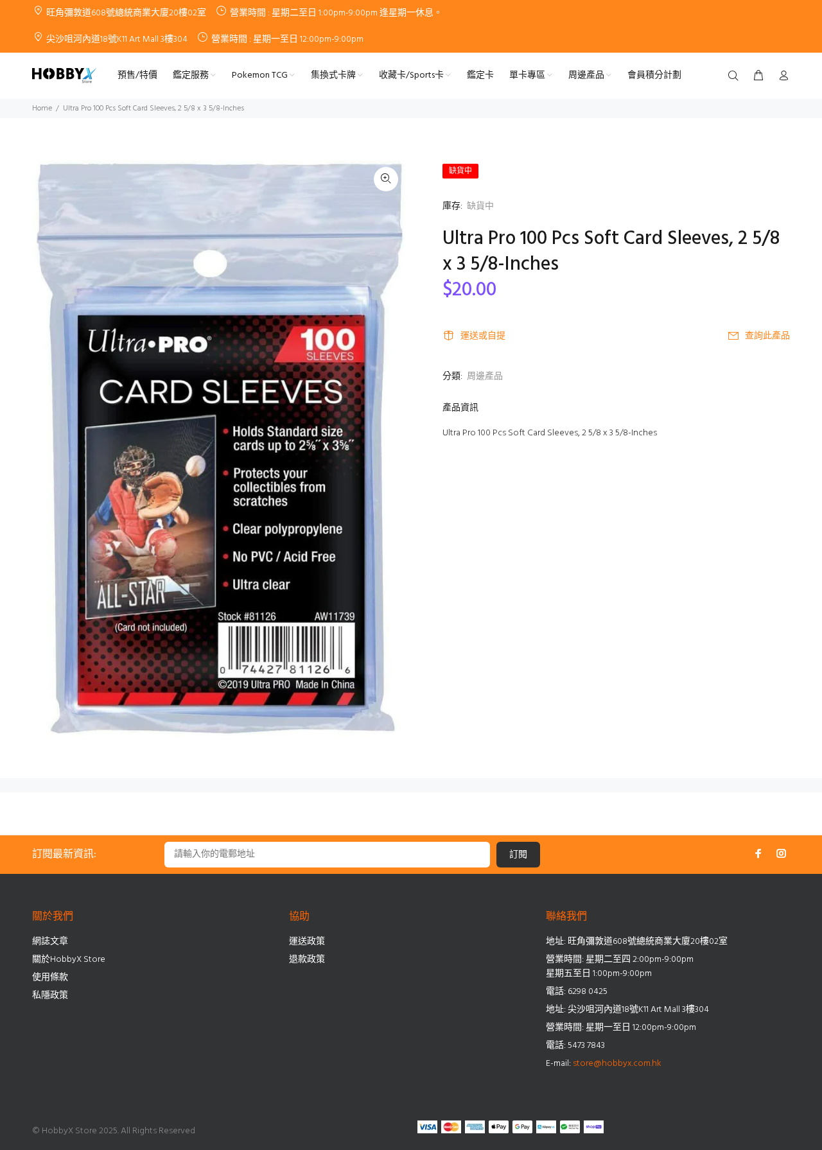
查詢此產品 (767, 336)
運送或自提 (482, 336)
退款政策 (307, 959)
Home (42, 108)
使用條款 (50, 977)
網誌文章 (50, 941)
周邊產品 (485, 376)
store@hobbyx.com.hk (617, 1063)
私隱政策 (50, 995)
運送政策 (307, 941)
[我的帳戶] (781, 76)
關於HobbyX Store (68, 959)
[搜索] (736, 76)
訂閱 (518, 855)
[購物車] (758, 76)
